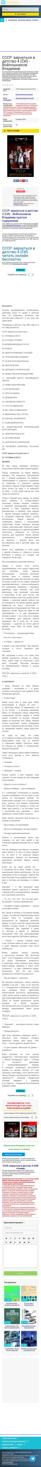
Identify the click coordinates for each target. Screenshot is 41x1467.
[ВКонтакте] (14, 180)
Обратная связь (8, 1444)
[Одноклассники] (20, 180)
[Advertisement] (20, 1380)
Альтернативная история (24, 98)
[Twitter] (26, 180)
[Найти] (36, 9)
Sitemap (20, 1444)
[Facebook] (17, 180)
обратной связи (7, 1462)
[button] (6, 1238)
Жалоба (20, 191)
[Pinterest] (23, 180)
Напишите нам (18, 203)
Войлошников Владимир (24, 94)
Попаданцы (7, 100)
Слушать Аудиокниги (10, 1447)
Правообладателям (9, 1438)
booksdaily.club (12, 2)
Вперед (20, 270)
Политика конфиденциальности (14, 1441)
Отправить (20, 1273)
